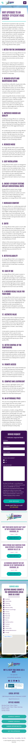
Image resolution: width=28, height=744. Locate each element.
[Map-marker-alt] (14, 681)
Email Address (7, 446)
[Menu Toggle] (24, 2)
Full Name (6, 440)
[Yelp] (19, 681)
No (6, 462)
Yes (6, 460)
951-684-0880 (14, 507)
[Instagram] (11, 681)
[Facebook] (9, 681)
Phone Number (7, 452)
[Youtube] (16, 681)
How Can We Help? (8, 465)
